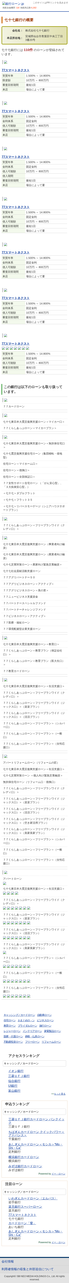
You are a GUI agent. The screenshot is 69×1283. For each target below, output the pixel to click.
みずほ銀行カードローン (25, 1166)
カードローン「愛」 (22, 1223)
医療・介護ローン (13, 1036)
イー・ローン (58, 1173)
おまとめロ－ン (26, 1020)
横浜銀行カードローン (23, 1157)
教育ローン (10, 1025)
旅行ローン (45, 1025)
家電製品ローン (52, 1031)
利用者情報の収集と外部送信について (28, 1269)
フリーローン (32, 1041)
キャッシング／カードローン (19, 1015)
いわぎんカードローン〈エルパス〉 (33, 1198)
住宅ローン (10, 1020)
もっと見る (60, 1094)
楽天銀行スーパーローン (25, 1206)
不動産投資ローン (13, 1041)
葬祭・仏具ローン (34, 1036)
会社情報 (8, 1261)
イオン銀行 (16, 1071)
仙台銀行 (14, 1081)
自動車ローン (44, 1015)
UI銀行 (12, 1085)
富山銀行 (14, 1090)
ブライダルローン (27, 1025)
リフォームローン (51, 1041)
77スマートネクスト (16, 70)
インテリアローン (32, 1031)
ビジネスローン (45, 1020)
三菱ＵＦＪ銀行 (19, 1076)
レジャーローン (12, 1031)
